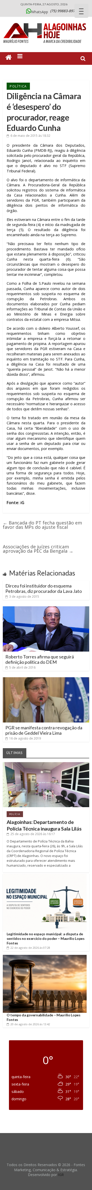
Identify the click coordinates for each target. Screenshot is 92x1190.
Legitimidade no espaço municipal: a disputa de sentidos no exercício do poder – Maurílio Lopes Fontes (46, 938)
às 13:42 (30, 1024)
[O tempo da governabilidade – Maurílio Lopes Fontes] (45, 956)
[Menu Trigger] (81, 11)
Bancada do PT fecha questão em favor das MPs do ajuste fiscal (42, 525)
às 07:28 (30, 948)
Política (18, 86)
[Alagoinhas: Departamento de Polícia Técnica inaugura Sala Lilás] (46, 764)
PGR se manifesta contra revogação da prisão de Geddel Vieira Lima (43, 730)
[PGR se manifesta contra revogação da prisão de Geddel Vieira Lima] (46, 679)
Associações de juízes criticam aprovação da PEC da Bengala (38, 549)
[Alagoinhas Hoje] (46, 21)
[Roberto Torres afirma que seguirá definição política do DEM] (46, 608)
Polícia (14, 814)
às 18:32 (30, 135)
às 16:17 (32, 834)
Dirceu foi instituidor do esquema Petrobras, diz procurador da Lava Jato (43, 588)
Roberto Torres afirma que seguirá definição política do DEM (39, 659)
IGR (61, 1174)
